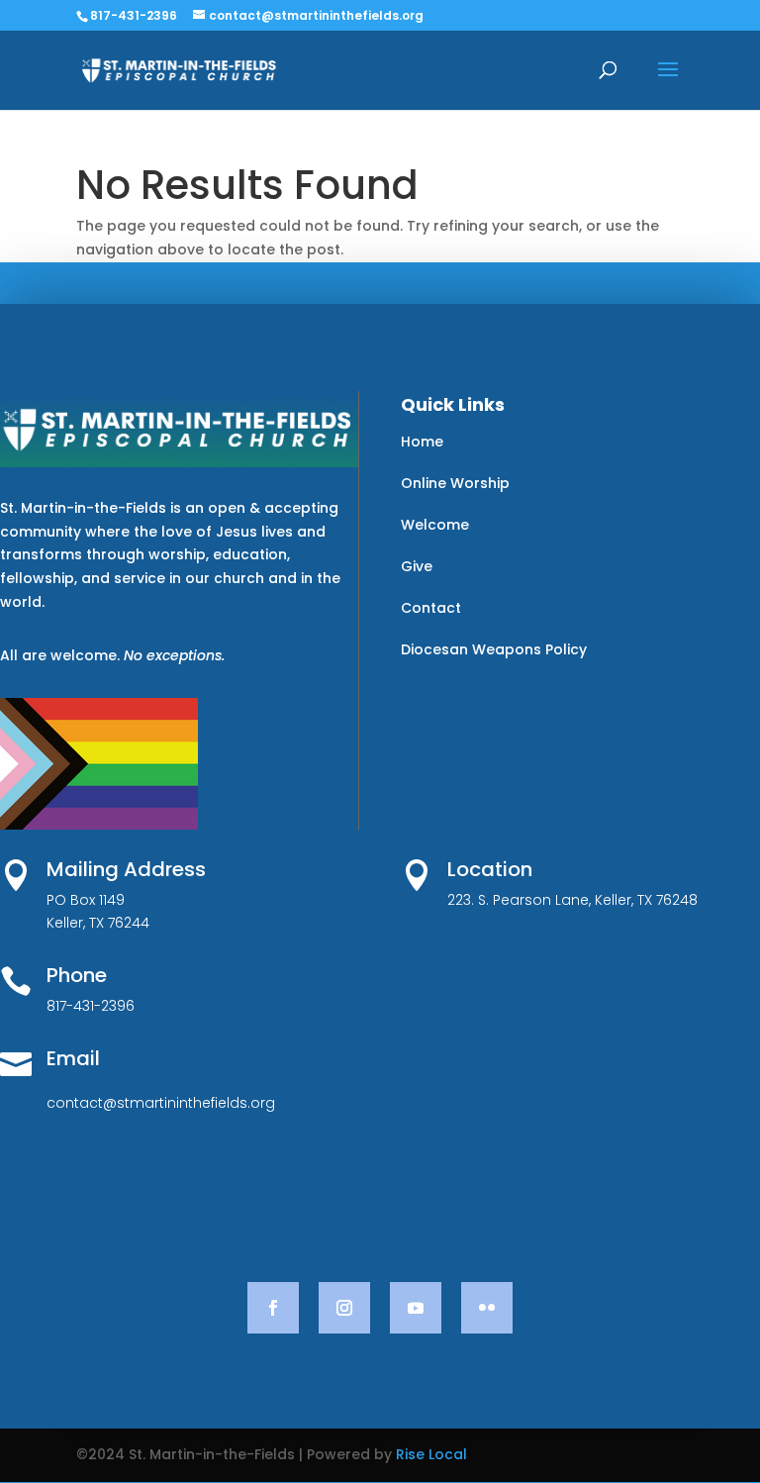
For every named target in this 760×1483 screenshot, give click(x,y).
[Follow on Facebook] (273, 1308)
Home (422, 441)
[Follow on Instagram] (344, 1308)
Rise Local (431, 1454)
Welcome (435, 525)
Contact (431, 608)
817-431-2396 (133, 15)
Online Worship (455, 483)
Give (416, 566)
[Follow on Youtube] (415, 1308)
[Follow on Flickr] (487, 1308)
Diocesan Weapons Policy (494, 649)
